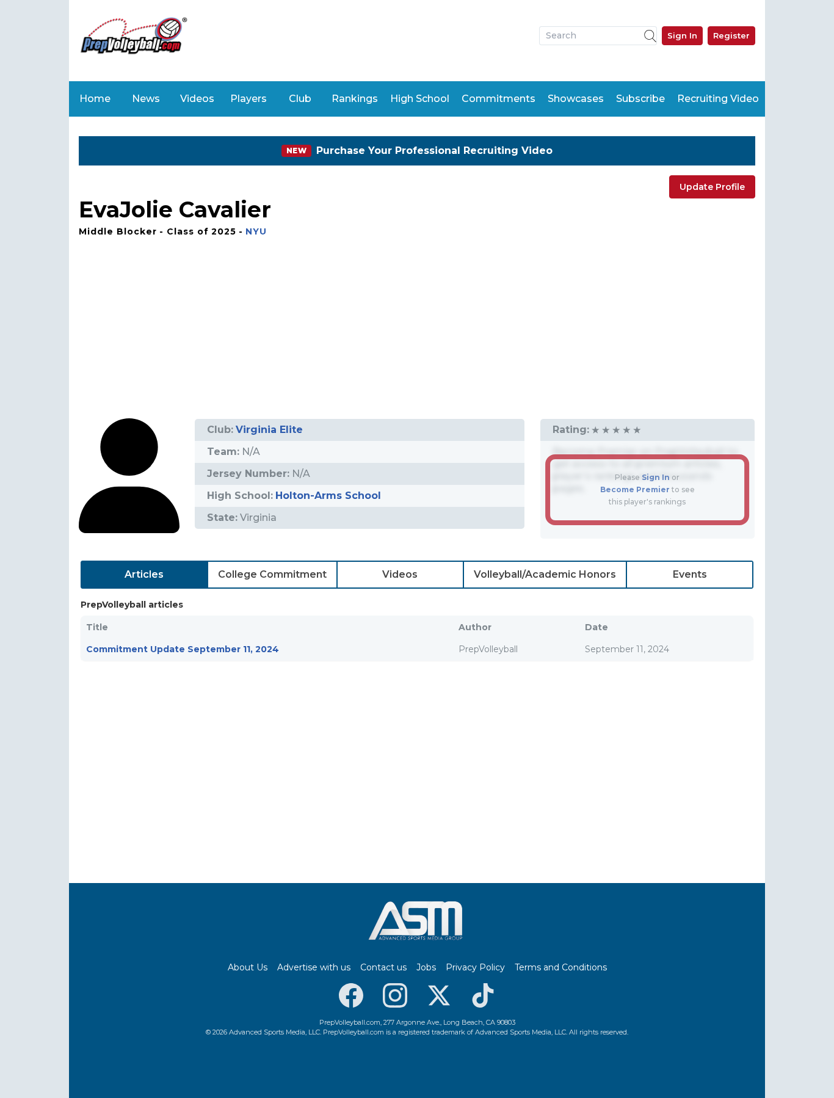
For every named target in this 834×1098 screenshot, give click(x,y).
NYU (256, 231)
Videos (197, 98)
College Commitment (272, 574)
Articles (144, 574)
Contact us (383, 967)
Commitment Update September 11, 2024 (182, 649)
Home (95, 98)
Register (731, 35)
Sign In (682, 35)
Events (690, 574)
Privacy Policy (475, 967)
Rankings (355, 98)
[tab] (144, 574)
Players (248, 98)
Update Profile (712, 186)
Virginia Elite (269, 429)
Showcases (576, 98)
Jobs (426, 967)
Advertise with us (313, 967)
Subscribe (640, 98)
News (146, 98)
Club (300, 98)
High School (419, 98)
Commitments (498, 98)
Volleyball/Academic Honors (545, 574)
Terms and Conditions (561, 967)
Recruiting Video (718, 98)
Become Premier (635, 489)
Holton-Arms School (328, 495)
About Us (247, 967)
